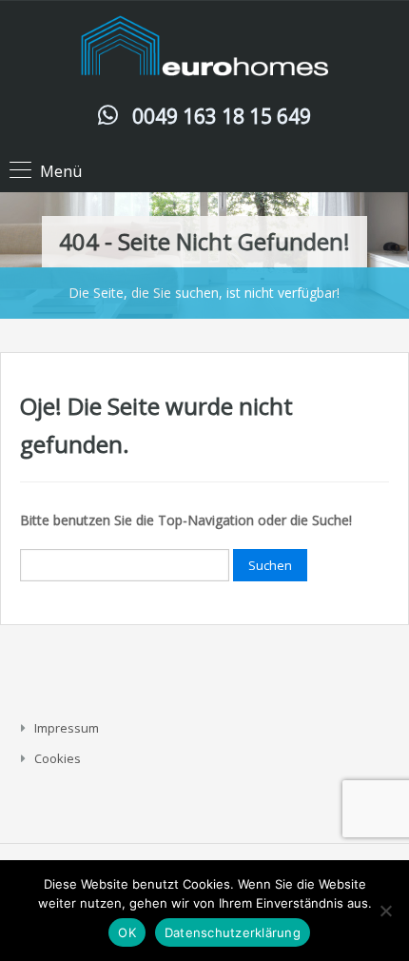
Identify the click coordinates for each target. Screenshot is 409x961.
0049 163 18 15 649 (221, 116)
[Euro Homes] (204, 50)
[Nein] (385, 910)
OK (127, 932)
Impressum (66, 727)
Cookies (57, 758)
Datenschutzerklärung (233, 932)
